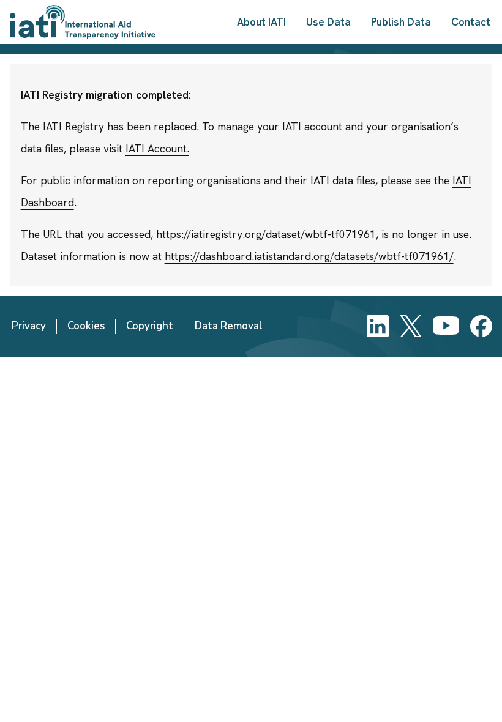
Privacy (29, 326)
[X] (411, 326)
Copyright (149, 326)
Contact (470, 22)
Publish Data (401, 22)
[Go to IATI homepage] (82, 22)
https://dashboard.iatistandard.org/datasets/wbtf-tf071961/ (309, 256)
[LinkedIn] (378, 326)
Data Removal (229, 326)
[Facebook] (481, 326)
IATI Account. (157, 148)
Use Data (328, 22)
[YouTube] (446, 326)
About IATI (261, 22)
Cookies (86, 326)
